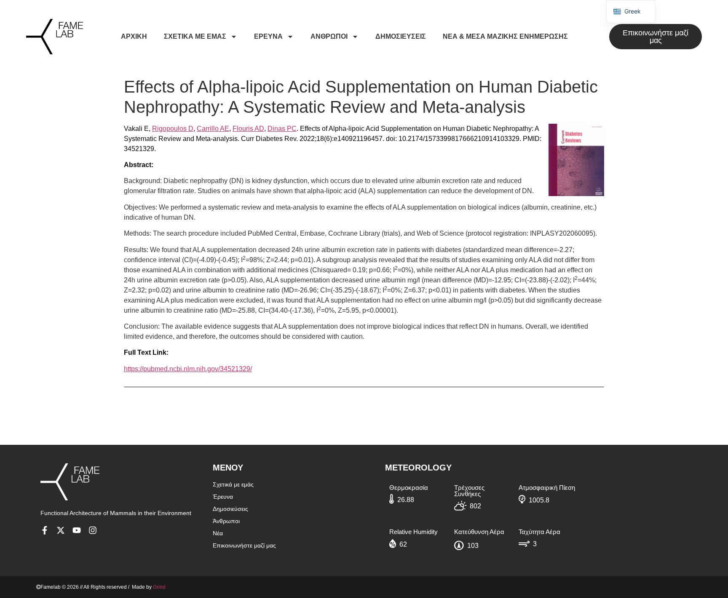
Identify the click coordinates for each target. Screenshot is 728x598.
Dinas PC (282, 128)
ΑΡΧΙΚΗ (134, 36)
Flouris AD (248, 128)
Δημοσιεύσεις (400, 36)
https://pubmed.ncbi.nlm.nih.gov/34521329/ (188, 368)
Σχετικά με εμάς (195, 36)
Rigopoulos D (172, 128)
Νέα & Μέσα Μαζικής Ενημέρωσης (505, 36)
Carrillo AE (213, 128)
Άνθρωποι (329, 36)
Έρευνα (268, 36)
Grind (159, 587)
